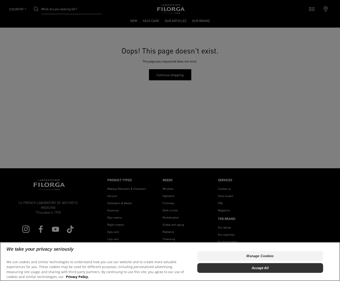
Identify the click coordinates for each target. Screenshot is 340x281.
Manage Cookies (260, 256)
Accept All (260, 268)
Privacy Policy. (77, 276)
